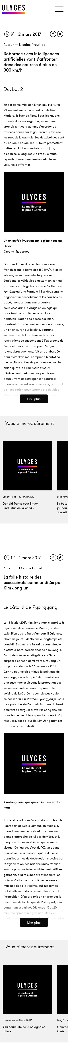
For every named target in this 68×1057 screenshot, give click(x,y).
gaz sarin (10, 875)
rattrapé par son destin (20, 726)
